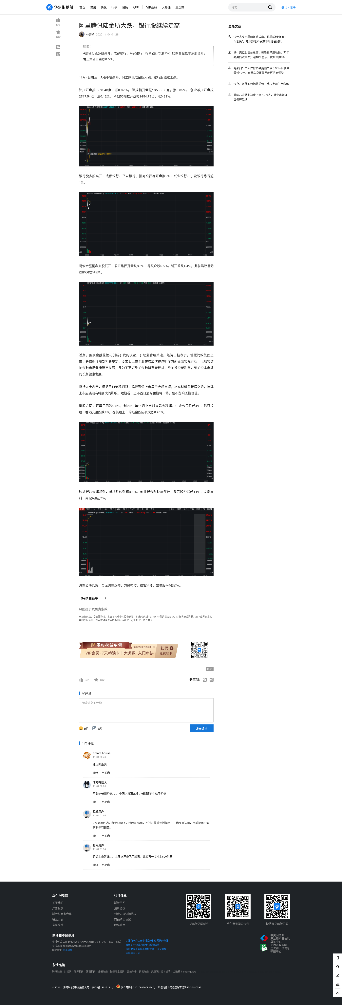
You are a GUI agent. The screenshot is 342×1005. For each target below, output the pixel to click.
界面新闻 (91, 971)
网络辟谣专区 (133, 953)
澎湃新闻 (79, 971)
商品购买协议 (122, 919)
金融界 (176, 971)
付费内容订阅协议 (125, 914)
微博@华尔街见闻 (277, 924)
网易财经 (144, 971)
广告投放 (57, 908)
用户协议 (119, 908)
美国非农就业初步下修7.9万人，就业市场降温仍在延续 (260, 97)
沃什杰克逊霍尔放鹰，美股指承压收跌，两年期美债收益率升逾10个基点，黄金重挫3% (261, 54)
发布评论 (201, 728)
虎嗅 (168, 971)
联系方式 (57, 919)
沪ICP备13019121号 (104, 987)
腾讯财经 (57, 971)
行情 (114, 7)
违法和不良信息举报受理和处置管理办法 (147, 940)
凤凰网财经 (157, 971)
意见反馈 (57, 925)
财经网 (67, 971)
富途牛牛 (132, 971)
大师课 (166, 7)
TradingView (189, 971)
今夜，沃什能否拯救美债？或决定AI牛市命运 (261, 84)
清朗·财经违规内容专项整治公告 (143, 944)
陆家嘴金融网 (117, 971)
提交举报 (161, 949)
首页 (82, 7)
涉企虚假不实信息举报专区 (140, 949)
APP (136, 7)
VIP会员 (151, 7)
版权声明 (119, 903)
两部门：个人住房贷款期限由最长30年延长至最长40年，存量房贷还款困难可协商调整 (261, 70)
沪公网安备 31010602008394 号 (138, 987)
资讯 (93, 7)
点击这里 (67, 950)
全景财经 (103, 971)
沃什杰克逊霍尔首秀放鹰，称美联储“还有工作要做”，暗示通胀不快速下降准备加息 (260, 39)
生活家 (179, 7)
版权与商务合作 (62, 914)
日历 (125, 7)
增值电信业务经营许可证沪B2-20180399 (179, 987)
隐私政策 (119, 925)
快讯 (104, 7)
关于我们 (57, 903)
